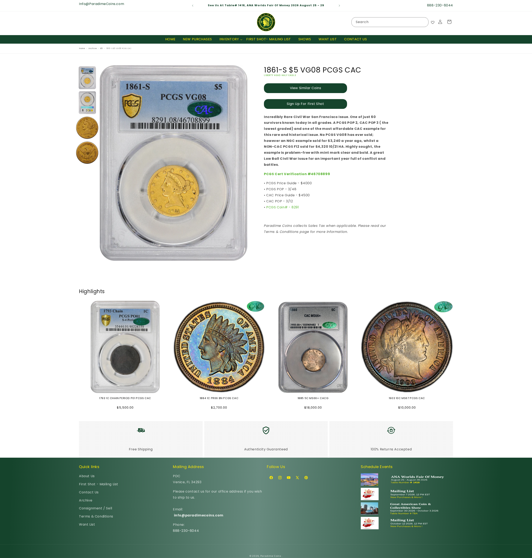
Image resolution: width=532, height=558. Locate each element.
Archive (85, 500)
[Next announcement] (339, 6)
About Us (87, 476)
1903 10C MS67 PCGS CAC (407, 398)
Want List (87, 524)
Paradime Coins (270, 556)
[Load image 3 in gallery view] (87, 127)
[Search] (423, 22)
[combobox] (390, 22)
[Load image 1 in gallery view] (87, 77)
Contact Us (89, 492)
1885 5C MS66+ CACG (313, 398)
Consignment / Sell (95, 508)
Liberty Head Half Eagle (280, 75)
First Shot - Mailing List (98, 484)
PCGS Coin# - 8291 (282, 207)
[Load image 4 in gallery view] (87, 152)
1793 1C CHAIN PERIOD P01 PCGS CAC (125, 398)
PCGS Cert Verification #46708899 (297, 174)
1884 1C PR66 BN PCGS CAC (219, 398)
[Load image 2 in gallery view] (87, 102)
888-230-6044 (186, 530)
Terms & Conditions (96, 516)
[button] (229, 39)
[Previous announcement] (192, 6)
